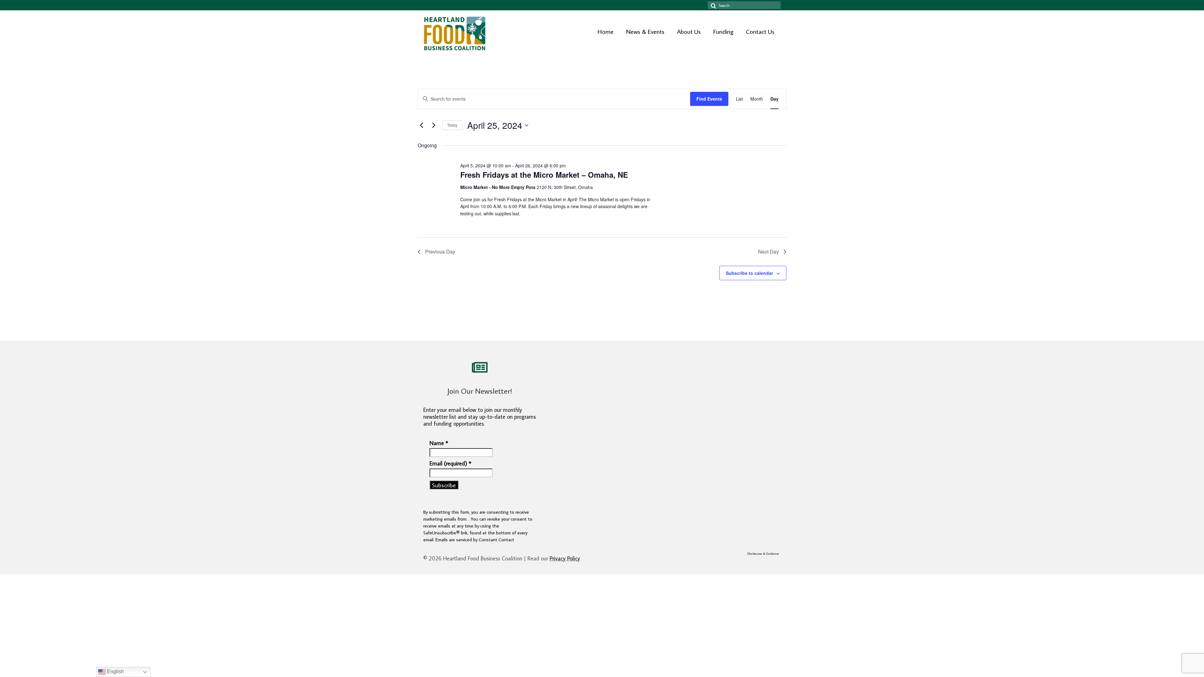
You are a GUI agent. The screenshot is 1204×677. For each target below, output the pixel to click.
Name (439, 443)
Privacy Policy (565, 558)
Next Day (768, 251)
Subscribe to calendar (749, 273)
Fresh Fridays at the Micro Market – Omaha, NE (544, 174)
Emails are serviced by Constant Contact (475, 539)
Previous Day (440, 251)
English (115, 671)
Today (452, 125)
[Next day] (433, 125)
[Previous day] (421, 125)
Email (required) (450, 463)
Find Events (709, 99)
